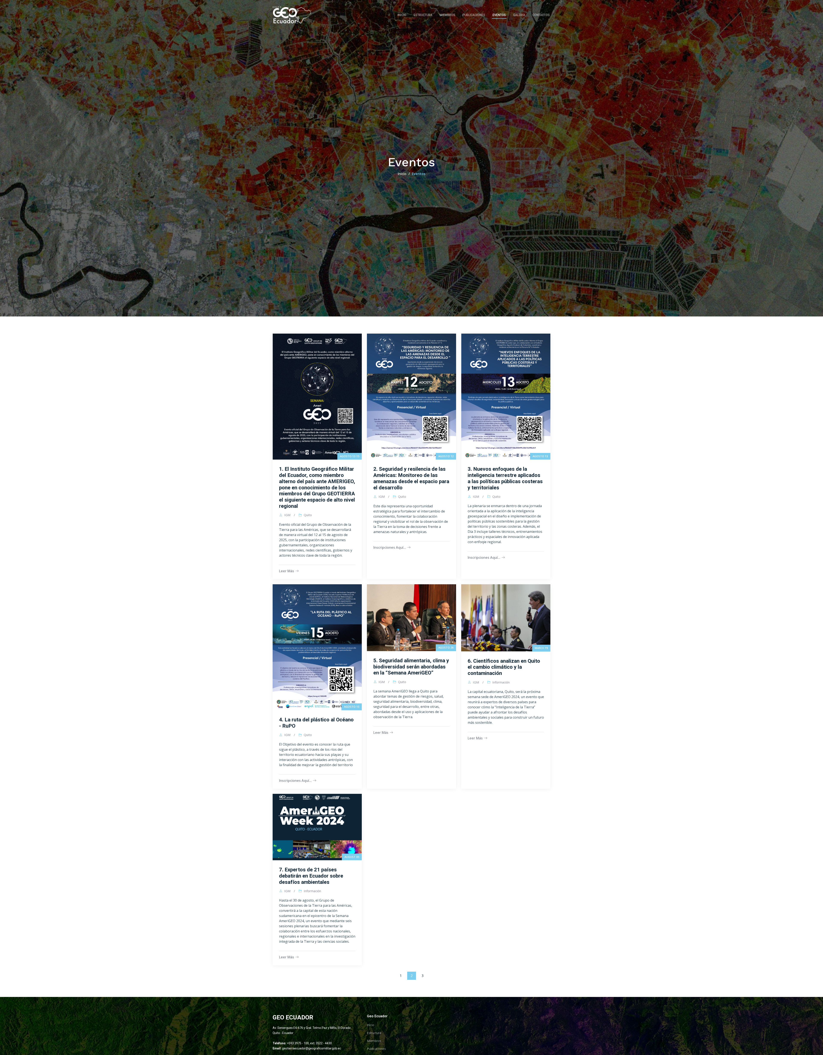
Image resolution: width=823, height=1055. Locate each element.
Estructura (423, 15)
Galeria (519, 15)
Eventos (499, 15)
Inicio (402, 15)
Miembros (447, 15)
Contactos (541, 15)
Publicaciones (474, 15)
